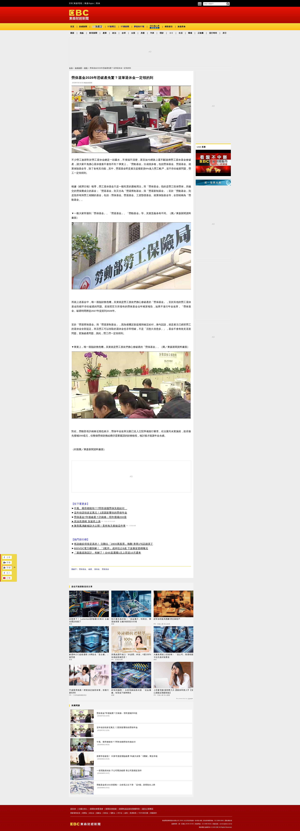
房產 (143, 33)
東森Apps (89, 3)
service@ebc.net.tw (226, 824)
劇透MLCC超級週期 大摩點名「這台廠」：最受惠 (89, 655)
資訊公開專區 (147, 809)
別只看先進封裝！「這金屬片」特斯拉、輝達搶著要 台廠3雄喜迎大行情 (131, 620)
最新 (72, 33)
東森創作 (153, 813)
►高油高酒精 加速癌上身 (86, 521)
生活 (181, 33)
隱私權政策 (228, 820)
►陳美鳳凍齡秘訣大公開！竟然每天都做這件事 (98, 525)
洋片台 (119, 813)
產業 (105, 33)
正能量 (201, 33)
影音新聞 (93, 33)
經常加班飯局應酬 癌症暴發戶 (167, 619)
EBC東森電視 (75, 3)
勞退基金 (105, 569)
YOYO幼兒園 (143, 813)
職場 (190, 33)
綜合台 (91, 813)
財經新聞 (83, 27)
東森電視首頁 (75, 813)
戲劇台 (98, 813)
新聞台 (84, 813)
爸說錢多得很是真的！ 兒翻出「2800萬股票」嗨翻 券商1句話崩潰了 (113, 543)
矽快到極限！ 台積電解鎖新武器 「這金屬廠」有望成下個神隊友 (131, 691)
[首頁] (79, 15)
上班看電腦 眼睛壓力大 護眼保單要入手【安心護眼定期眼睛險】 (173, 691)
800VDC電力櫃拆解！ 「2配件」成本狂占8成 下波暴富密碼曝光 (111, 548)
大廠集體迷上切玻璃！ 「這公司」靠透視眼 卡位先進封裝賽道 (173, 655)
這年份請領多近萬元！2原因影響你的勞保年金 (100, 512)
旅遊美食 (182, 27)
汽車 (152, 33)
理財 (162, 33)
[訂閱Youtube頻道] (7, 579)
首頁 (72, 27)
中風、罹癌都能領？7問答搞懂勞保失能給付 (100, 508)
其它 (225, 33)
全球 (124, 33)
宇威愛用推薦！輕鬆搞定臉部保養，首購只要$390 (89, 691)
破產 (90, 569)
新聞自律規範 (111, 809)
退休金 (97, 569)
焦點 (82, 33)
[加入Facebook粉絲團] (7, 574)
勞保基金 (82, 569)
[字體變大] (7, 563)
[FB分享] (7, 558)
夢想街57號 (139, 27)
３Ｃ (171, 33)
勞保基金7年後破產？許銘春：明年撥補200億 (100, 517)
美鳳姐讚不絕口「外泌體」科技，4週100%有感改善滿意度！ (131, 655)
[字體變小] (7, 569)
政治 (114, 33)
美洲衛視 (133, 813)
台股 (133, 33)
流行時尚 (213, 33)
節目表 (73, 809)
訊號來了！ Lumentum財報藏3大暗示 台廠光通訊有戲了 (89, 620)
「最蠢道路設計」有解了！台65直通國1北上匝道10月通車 (107, 552)
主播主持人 (83, 809)
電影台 (112, 813)
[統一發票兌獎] (213, 185)
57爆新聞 (125, 27)
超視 (126, 813)
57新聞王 (112, 27)
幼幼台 (105, 813)
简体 (98, 3)
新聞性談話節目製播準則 (129, 809)
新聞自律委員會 (96, 809)
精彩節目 (169, 27)
